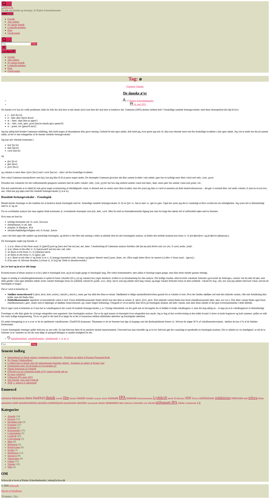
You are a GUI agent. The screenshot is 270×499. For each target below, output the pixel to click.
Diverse (11, 419)
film (66, 398)
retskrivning (237, 398)
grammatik (113, 398)
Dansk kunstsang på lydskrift (22, 368)
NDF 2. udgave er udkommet (22, 382)
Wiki (10, 467)
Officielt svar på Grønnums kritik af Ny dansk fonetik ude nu (38, 371)
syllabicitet (128, 403)
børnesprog (18, 397)
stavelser (82, 402)
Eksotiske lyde (15, 422)
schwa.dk (14, 485)
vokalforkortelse (36, 338)
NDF (188, 397)
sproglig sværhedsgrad (50, 402)
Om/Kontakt (14, 33)
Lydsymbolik (14, 438)
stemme (101, 402)
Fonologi (130, 86)
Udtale (11, 461)
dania (28, 397)
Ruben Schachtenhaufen (141, 100)
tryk (145, 403)
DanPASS (39, 397)
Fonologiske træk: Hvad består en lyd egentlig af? (32, 366)
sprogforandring (19, 338)
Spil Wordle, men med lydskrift (23, 380)
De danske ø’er (135, 93)
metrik (170, 398)
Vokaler (140, 86)
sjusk (15, 402)
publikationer (206, 397)
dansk (50, 397)
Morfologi (13, 444)
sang (246, 398)
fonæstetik (97, 398)
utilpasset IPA (166, 402)
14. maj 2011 (139, 104)
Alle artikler (13, 22)
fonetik (81, 397)
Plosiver (195, 398)
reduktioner (223, 398)
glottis (104, 398)
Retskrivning (14, 447)
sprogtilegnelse (69, 402)
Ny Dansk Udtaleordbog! (20, 360)
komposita (131, 398)
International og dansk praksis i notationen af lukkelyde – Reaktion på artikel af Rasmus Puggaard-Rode (59, 357)
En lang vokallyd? (16, 374)
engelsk (59, 398)
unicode (151, 402)
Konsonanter (14, 430)
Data (10, 30)
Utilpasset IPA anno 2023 (20, 377)
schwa (252, 398)
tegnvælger (138, 402)
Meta (10, 441)
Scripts (11, 450)
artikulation (6, 398)
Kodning (12, 427)
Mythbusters (179, 398)
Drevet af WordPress (11, 491)
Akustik (11, 416)
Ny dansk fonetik (16, 24)
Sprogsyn (12, 455)
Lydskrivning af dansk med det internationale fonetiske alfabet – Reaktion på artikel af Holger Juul (56, 363)
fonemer (73, 398)
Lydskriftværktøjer (17, 27)
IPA (122, 397)
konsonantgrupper (145, 398)
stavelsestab (93, 403)
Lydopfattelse (14, 433)
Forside (11, 19)
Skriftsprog (13, 453)
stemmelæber (112, 402)
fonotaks (89, 398)
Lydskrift (160, 398)
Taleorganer (13, 458)
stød (121, 402)
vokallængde (51, 338)
